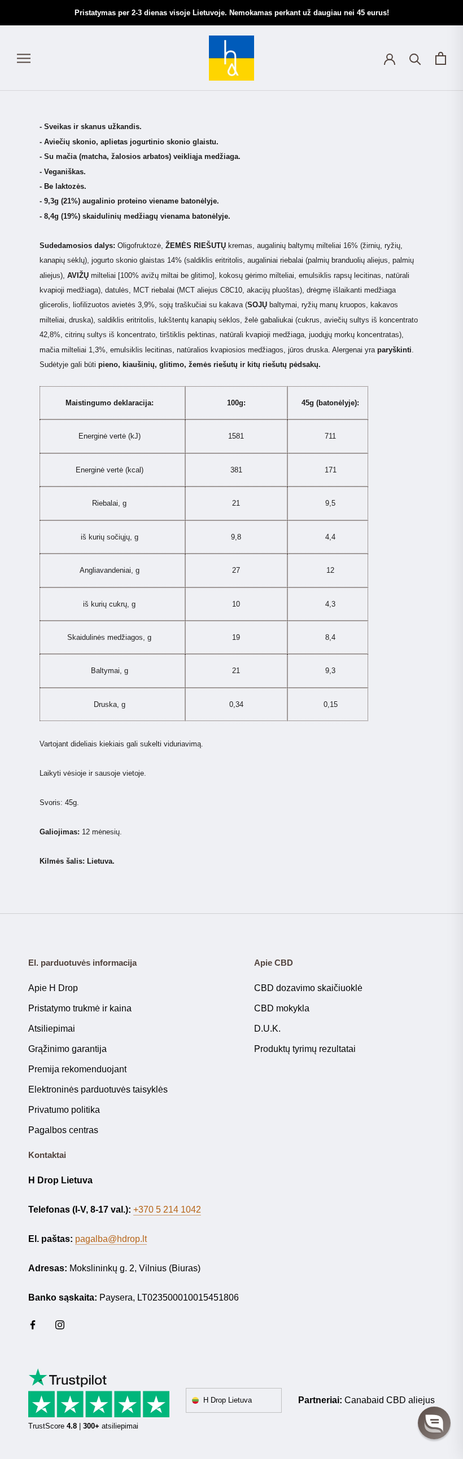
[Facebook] (32, 1324)
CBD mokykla (281, 1008)
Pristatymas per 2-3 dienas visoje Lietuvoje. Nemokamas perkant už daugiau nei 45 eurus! (232, 12)
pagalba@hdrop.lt (111, 1239)
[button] (434, 1423)
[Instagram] (59, 1324)
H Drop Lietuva (227, 1400)
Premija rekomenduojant (77, 1069)
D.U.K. (267, 1028)
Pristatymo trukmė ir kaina (80, 1008)
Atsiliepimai (51, 1028)
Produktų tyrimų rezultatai (305, 1049)
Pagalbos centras (63, 1130)
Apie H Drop (53, 988)
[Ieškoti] (415, 58)
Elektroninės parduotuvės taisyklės (98, 1089)
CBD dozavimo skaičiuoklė (308, 988)
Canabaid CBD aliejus (389, 1400)
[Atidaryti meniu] (23, 58)
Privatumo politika (64, 1110)
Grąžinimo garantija (67, 1049)
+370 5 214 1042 (167, 1209)
